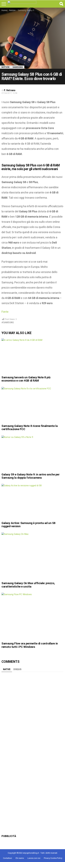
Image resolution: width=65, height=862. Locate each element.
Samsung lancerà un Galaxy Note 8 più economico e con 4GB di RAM (26, 379)
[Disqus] (32, 711)
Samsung (8, 322)
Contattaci (7, 858)
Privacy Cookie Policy (53, 858)
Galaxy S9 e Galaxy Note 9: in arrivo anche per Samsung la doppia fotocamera (30, 476)
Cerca (61, 4)
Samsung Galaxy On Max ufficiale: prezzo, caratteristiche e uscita (28, 584)
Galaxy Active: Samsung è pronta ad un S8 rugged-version (28, 524)
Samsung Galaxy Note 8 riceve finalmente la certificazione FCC (30, 427)
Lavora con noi (34, 858)
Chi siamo (19, 858)
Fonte (5, 311)
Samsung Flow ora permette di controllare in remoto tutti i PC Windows (30, 645)
